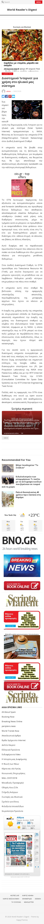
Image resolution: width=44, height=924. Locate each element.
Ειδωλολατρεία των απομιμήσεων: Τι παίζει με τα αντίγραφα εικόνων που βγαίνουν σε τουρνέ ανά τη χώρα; (22, 481)
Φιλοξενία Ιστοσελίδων (13, 806)
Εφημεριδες (27, 899)
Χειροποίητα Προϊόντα (12, 811)
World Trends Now (10, 731)
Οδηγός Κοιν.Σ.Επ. (10, 787)
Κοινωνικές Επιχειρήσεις (13, 773)
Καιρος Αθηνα (27, 895)
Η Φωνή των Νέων (10, 764)
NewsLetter (29, 902)
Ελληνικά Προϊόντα (11, 749)
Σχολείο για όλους (10, 801)
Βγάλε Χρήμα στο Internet (14, 740)
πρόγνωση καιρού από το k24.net (20, 877)
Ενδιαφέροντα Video (11, 754)
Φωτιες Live (14, 895)
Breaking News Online (12, 721)
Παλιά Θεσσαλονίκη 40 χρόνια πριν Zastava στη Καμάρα (28, 495)
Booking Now (8, 716)
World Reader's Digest (22, 9)
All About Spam (9, 712)
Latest (6, 438)
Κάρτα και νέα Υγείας (11, 768)
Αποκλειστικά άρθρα (11, 735)
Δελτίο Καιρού (8, 745)
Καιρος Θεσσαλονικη (11, 899)
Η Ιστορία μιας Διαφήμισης (14, 759)
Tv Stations (16, 902)
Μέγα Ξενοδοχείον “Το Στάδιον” (27, 466)
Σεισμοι (38, 899)
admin (8, 91)
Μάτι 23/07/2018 (9, 778)
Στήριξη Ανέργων (10, 792)
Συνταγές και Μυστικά (12, 797)
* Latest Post (7, 74)
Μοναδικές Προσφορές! (13, 782)
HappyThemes (22, 920)
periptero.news (9, 726)
